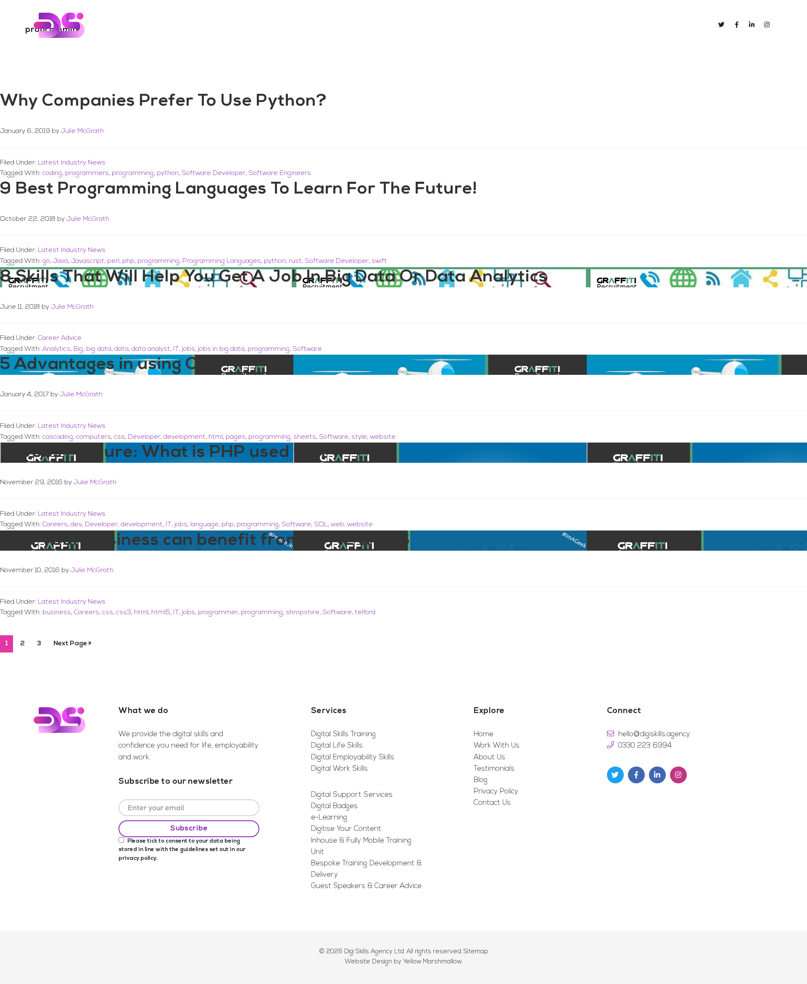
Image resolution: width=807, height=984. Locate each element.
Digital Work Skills (339, 768)
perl (113, 261)
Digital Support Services (352, 794)
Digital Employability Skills (352, 757)
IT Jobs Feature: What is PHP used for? (165, 452)
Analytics (56, 349)
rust (295, 261)
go (46, 261)
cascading (57, 437)
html (215, 437)
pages (235, 437)
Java (60, 261)
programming (133, 173)
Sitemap (476, 952)
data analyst (151, 349)
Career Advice (60, 338)
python (168, 173)
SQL (321, 524)
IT (176, 349)
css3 (123, 612)
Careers (55, 524)
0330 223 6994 (645, 745)
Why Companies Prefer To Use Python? (163, 101)
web (337, 524)
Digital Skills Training (343, 734)
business (56, 612)
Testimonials (494, 768)
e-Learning (329, 817)
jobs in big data (221, 349)
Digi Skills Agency (59, 25)
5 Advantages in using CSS (110, 364)
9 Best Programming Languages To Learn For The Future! (238, 189)
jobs (188, 349)
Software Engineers (279, 173)
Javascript (87, 261)
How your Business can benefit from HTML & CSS (205, 540)
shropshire (302, 612)
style (359, 437)
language (204, 524)
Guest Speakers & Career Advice (366, 886)
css (119, 437)
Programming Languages (221, 261)
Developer (144, 437)
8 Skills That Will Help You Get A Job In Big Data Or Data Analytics (274, 277)
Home (483, 734)
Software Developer (213, 173)
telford (365, 612)
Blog (481, 780)
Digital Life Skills (337, 745)
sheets (304, 437)
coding (52, 173)
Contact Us (492, 802)
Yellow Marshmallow (432, 962)
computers (93, 437)
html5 (160, 612)
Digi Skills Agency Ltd (374, 952)
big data (98, 349)
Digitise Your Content (346, 829)
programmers (87, 173)
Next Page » (72, 646)
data (121, 349)
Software (307, 349)
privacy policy (137, 858)
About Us (489, 757)
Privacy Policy (496, 791)
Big (78, 349)
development (185, 437)
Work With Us (497, 745)
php (128, 261)
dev (76, 524)
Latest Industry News (71, 162)
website (383, 437)
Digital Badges (334, 806)
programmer (218, 612)
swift (379, 261)
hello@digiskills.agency (654, 734)
